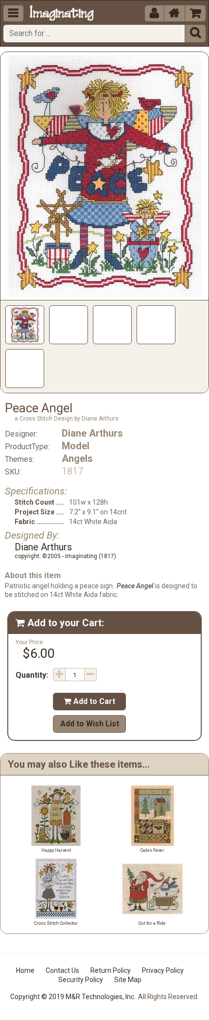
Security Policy (80, 980)
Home (25, 970)
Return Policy (110, 970)
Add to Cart (89, 701)
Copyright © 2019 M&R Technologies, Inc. (73, 997)
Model (75, 446)
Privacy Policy (163, 970)
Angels (77, 458)
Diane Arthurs (92, 433)
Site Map (127, 980)
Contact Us (62, 970)
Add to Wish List (89, 723)
